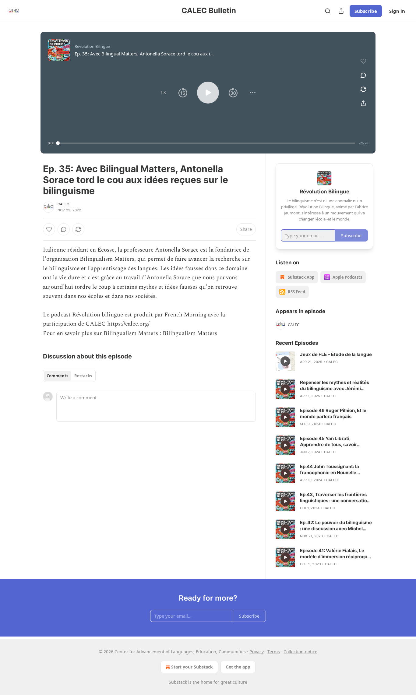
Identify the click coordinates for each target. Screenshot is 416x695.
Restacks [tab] (83, 376)
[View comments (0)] (363, 75)
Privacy (256, 651)
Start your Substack (192, 667)
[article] (324, 361)
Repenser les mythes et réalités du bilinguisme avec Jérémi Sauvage (334, 385)
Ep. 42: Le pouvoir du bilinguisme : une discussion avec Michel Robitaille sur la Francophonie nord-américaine (336, 526)
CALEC (63, 204)
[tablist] (69, 376)
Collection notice (300, 651)
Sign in (397, 11)
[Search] (328, 11)
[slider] (206, 143)
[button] (163, 92)
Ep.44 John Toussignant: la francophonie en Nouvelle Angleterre (329, 470)
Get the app (238, 667)
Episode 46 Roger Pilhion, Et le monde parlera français (333, 413)
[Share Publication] (341, 11)
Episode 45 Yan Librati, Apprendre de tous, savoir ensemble (328, 442)
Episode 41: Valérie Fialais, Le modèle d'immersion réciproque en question (335, 554)
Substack (178, 682)
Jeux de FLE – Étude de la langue (336, 354)
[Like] (49, 229)
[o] (285, 361)
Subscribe (365, 11)
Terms (273, 651)
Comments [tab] (57, 376)
